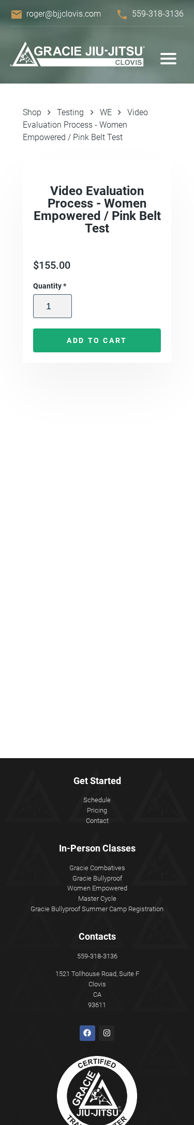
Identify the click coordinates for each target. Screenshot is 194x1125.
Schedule (97, 800)
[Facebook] (87, 1033)
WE (106, 112)
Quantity (49, 286)
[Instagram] (106, 1033)
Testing (70, 112)
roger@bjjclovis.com (63, 14)
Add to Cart (97, 340)
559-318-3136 (158, 14)
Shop (32, 112)
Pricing (97, 810)
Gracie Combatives (97, 868)
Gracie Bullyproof (97, 878)
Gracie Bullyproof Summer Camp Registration (97, 909)
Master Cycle (97, 898)
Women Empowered (97, 888)
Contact (97, 821)
